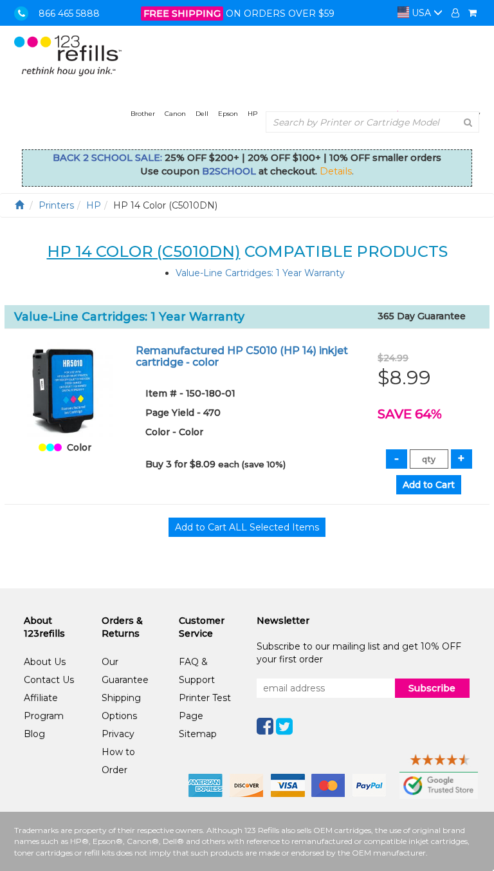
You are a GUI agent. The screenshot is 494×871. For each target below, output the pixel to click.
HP (252, 113)
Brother (143, 113)
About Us (45, 662)
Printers (56, 205)
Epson (228, 113)
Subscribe (431, 688)
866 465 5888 (69, 13)
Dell (202, 113)
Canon (175, 113)
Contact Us (49, 680)
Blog (34, 734)
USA (421, 13)
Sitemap (198, 734)
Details (336, 171)
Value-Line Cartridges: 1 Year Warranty (260, 273)
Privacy (118, 734)
